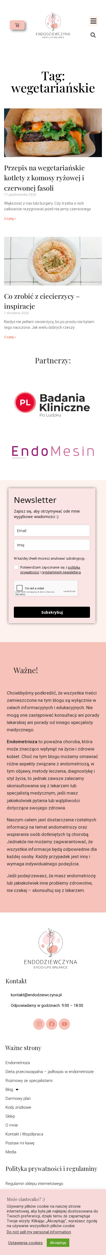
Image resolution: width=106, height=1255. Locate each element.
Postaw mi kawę (20, 1143)
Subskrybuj (52, 612)
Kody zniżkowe (18, 1107)
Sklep (10, 1116)
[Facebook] (51, 1024)
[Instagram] (39, 1024)
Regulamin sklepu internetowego (34, 1183)
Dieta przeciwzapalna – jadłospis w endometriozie (49, 1071)
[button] (93, 21)
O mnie (11, 1125)
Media (10, 1152)
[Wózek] (17, 25)
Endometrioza (17, 1062)
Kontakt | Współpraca (24, 1134)
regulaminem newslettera (61, 572)
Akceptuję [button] (58, 1243)
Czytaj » (10, 219)
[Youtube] (64, 1024)
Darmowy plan (18, 1098)
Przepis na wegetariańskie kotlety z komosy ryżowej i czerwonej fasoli (44, 177)
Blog (9, 1089)
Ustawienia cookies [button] (25, 1242)
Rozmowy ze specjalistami (28, 1080)
